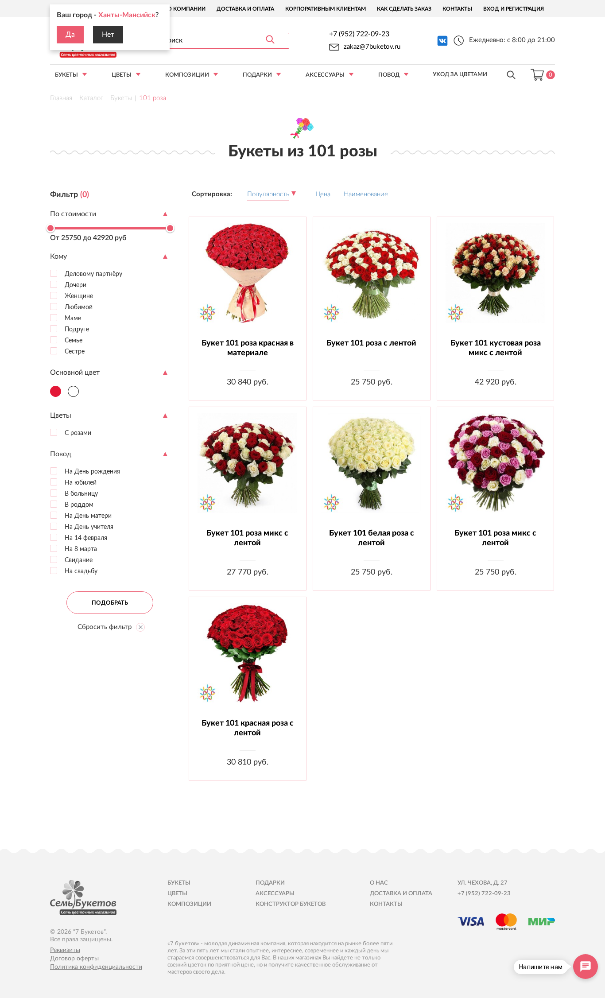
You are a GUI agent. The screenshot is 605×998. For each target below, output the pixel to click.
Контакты (457, 9)
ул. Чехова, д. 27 (483, 883)
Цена (323, 194)
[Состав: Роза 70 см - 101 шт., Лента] (495, 469)
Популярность (268, 194)
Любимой (78, 307)
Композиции (187, 75)
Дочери (74, 285)
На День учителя (88, 527)
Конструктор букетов (291, 904)
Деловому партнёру (92, 274)
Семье (72, 340)
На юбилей (80, 482)
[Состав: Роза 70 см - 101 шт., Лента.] (371, 469)
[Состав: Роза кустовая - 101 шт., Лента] (495, 279)
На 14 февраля (85, 538)
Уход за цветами (460, 75)
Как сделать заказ (404, 9)
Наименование (366, 194)
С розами (77, 433)
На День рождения (91, 471)
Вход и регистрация (513, 9)
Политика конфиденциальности (96, 967)
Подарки (257, 75)
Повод (388, 75)
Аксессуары (325, 75)
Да (70, 34)
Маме (72, 318)
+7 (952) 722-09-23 (359, 34)
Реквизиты (65, 950)
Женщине (78, 296)
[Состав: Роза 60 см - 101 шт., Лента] (371, 279)
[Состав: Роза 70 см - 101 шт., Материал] (247, 279)
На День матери (87, 516)
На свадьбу (80, 571)
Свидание (78, 560)
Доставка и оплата (245, 9)
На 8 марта (80, 549)
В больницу (80, 493)
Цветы (122, 75)
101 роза (152, 98)
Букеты (66, 75)
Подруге (76, 329)
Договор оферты (74, 958)
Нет (108, 34)
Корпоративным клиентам (325, 9)
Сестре (74, 351)
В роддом (78, 504)
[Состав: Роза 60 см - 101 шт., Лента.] (247, 469)
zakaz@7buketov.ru (372, 46)
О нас (379, 883)
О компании (186, 9)
